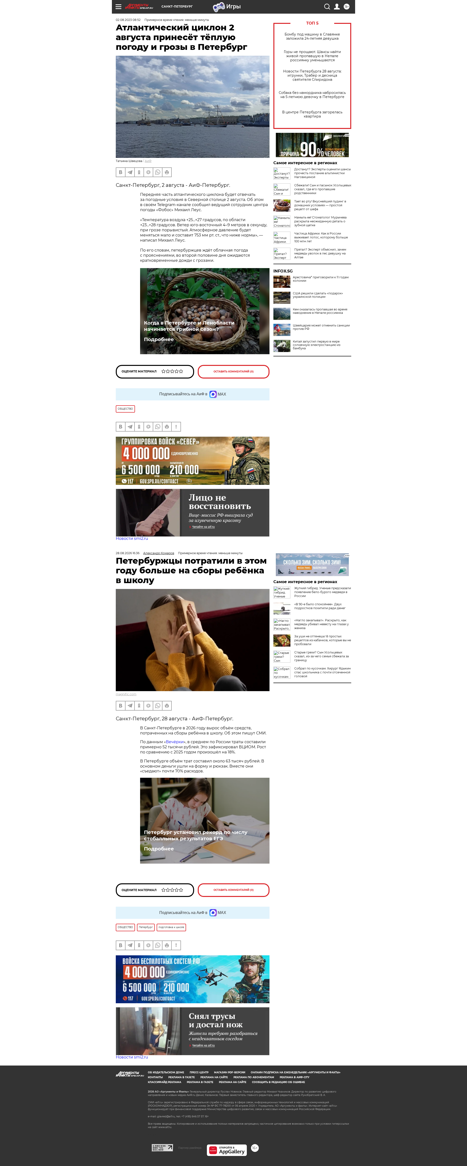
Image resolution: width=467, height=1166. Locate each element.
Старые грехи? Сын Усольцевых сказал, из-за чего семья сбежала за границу (321, 656)
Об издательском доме (166, 1072)
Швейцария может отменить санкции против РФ (321, 327)
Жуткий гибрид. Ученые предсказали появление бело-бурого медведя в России (322, 592)
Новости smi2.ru (132, 538)
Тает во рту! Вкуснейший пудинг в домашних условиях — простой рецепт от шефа (320, 205)
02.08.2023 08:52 (128, 20)
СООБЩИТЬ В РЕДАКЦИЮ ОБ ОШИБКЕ (278, 1082)
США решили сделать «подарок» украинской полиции (318, 295)
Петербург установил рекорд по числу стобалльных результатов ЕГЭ (195, 835)
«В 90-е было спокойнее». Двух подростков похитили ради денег (320, 606)
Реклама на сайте (214, 1077)
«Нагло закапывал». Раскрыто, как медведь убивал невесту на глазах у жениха (321, 624)
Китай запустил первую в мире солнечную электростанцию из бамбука (316, 345)
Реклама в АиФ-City (294, 1077)
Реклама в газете (181, 1077)
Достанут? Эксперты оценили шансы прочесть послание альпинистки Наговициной (322, 173)
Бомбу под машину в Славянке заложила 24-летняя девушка (312, 36)
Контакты (155, 1077)
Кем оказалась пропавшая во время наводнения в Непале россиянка (320, 311)
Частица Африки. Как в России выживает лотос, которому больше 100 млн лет (321, 237)
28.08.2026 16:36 (127, 553)
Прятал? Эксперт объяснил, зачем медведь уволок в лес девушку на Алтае (320, 253)
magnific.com (126, 694)
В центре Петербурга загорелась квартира (312, 114)
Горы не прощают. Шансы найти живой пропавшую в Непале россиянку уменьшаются (312, 56)
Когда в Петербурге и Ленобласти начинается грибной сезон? (189, 326)
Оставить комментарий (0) (234, 371)
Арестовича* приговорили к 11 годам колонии (321, 279)
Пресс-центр (199, 1072)
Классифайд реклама (164, 1082)
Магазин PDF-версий (229, 1072)
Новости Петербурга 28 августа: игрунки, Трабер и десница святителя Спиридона (312, 75)
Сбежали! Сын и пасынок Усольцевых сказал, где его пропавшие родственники (322, 189)
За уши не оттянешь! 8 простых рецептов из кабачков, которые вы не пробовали (322, 640)
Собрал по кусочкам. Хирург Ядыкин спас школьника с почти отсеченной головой (322, 672)
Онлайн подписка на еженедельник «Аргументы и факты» (296, 1072)
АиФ (148, 161)
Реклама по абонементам (254, 1077)
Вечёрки (175, 742)
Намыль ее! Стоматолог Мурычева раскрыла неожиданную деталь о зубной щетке (320, 221)
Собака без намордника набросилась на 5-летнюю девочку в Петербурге (312, 95)
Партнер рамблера (189, 1147)
